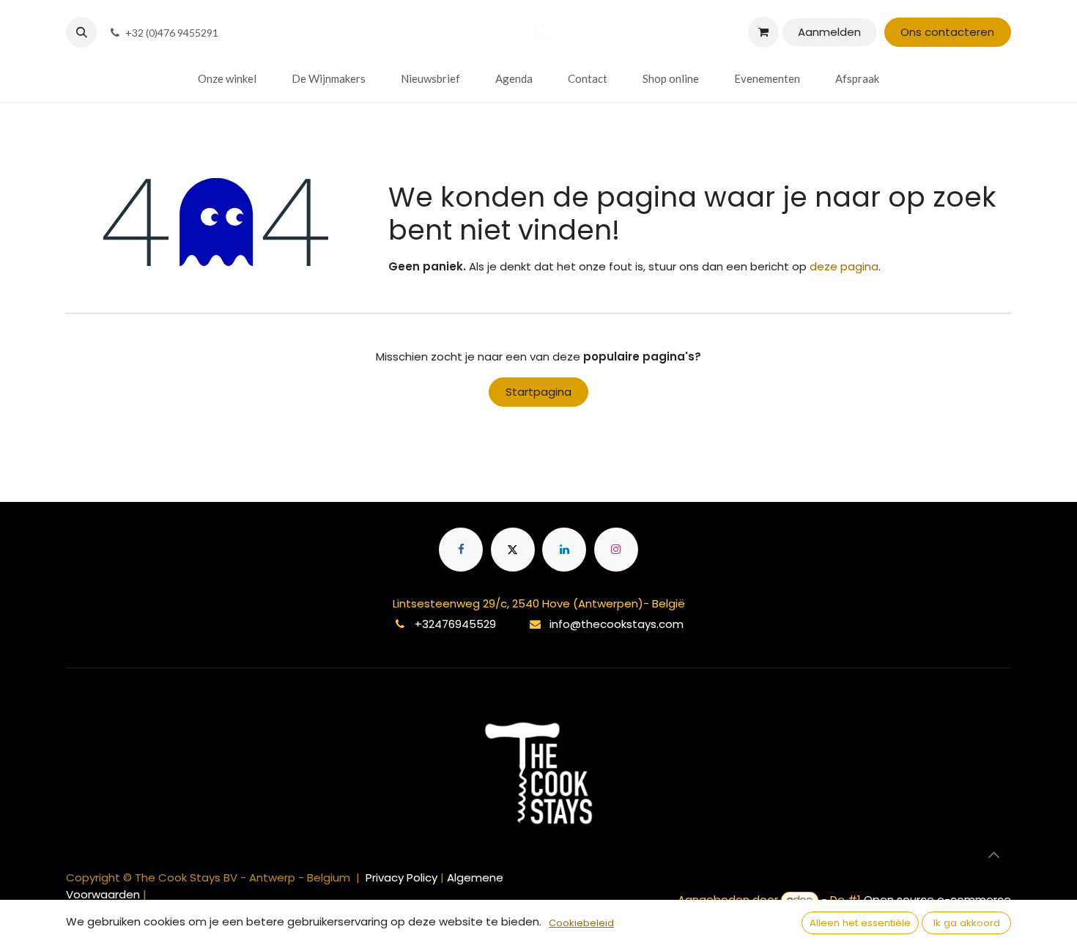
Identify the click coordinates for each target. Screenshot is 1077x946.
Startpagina (538, 391)
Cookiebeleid (581, 923)
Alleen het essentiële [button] (860, 923)
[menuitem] (227, 78)
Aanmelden (829, 32)
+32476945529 (455, 624)
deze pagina (844, 266)
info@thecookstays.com (616, 624)
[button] (81, 32)
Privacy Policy (403, 877)
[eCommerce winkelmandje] (763, 32)
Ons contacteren (947, 32)
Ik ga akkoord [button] (966, 923)
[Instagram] (616, 550)
